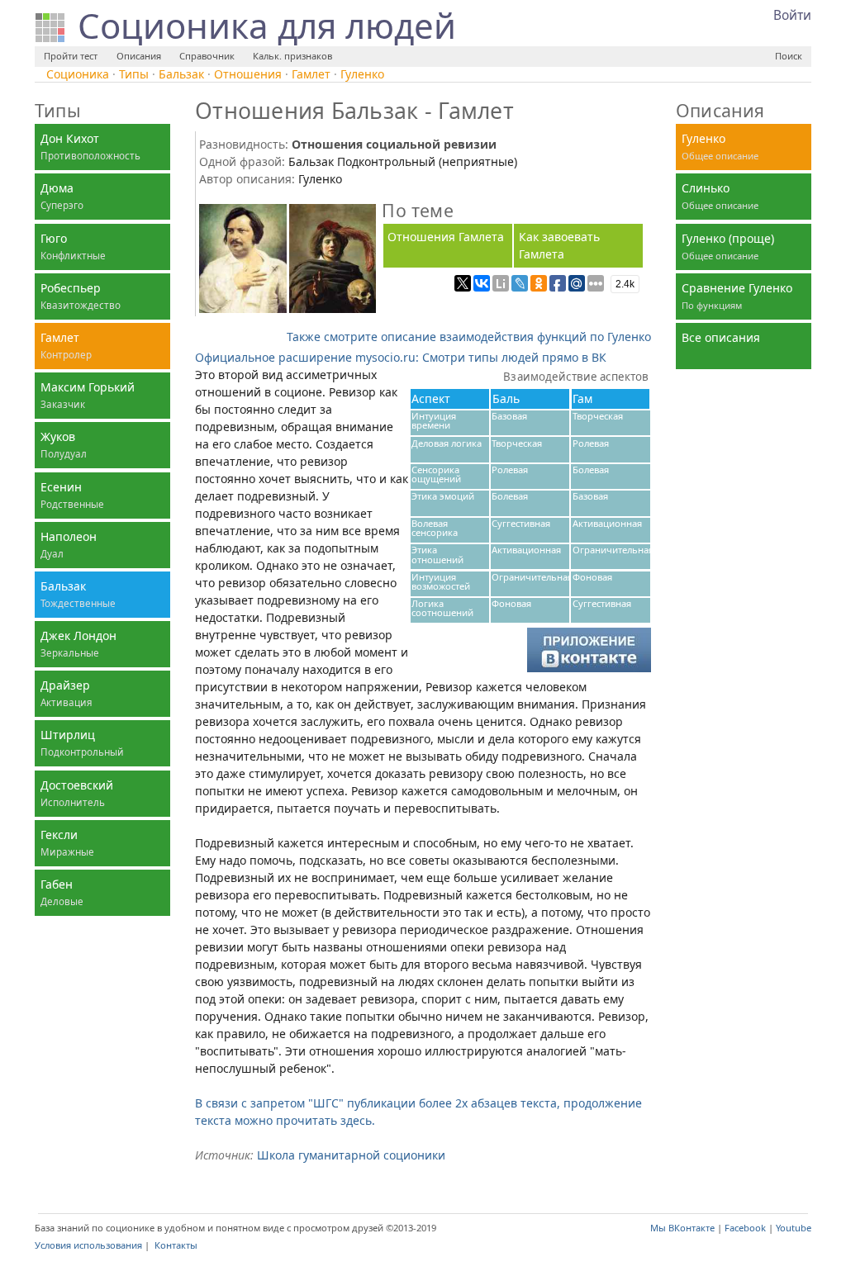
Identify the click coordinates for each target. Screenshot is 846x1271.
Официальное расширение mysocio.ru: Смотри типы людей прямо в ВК (400, 357)
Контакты (175, 1245)
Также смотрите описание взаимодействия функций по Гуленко (469, 336)
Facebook (745, 1227)
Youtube (793, 1227)
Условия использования (88, 1245)
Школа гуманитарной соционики (351, 1155)
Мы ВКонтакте (682, 1227)
